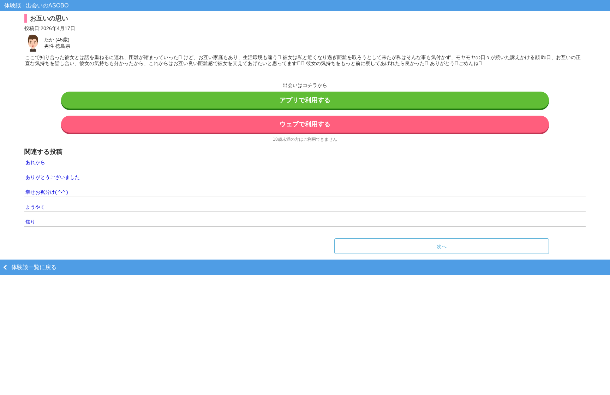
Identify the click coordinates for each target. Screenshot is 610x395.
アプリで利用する (305, 100)
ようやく (35, 207)
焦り (30, 222)
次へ (442, 246)
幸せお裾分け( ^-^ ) (46, 192)
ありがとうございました (52, 177)
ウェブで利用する (305, 124)
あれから (35, 162)
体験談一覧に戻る (33, 267)
